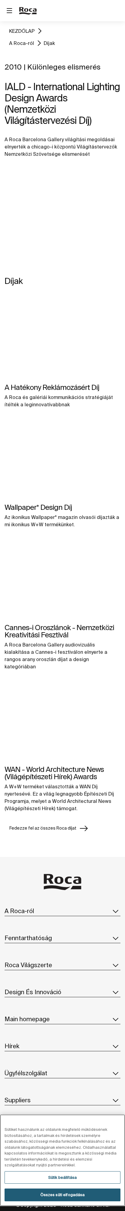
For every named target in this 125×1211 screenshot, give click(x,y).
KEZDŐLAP (22, 31)
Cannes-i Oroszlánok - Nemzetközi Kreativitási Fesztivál (59, 631)
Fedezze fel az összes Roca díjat (42, 828)
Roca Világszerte (28, 964)
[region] (62, 1160)
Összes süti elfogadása (62, 1194)
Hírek (12, 1045)
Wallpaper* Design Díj (38, 507)
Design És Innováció (33, 991)
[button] (115, 911)
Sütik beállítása (62, 1177)
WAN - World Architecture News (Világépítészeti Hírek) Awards (54, 773)
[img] (62, 338)
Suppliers (18, 1100)
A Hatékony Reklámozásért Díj (52, 387)
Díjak (49, 43)
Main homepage (27, 1018)
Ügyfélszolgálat (26, 1072)
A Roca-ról (21, 43)
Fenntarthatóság (28, 937)
